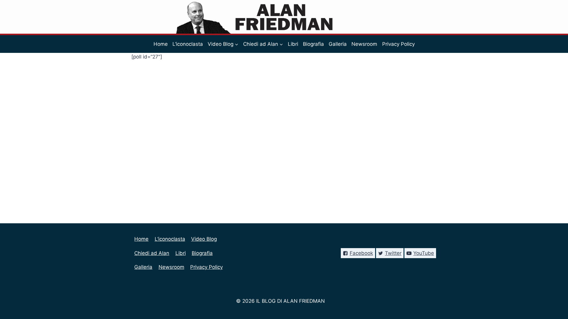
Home (161, 44)
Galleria (338, 44)
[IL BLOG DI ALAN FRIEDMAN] (284, 17)
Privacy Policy (398, 44)
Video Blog (204, 239)
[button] (236, 44)
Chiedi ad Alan (151, 253)
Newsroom (364, 44)
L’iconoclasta (187, 44)
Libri (293, 44)
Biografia (313, 44)
